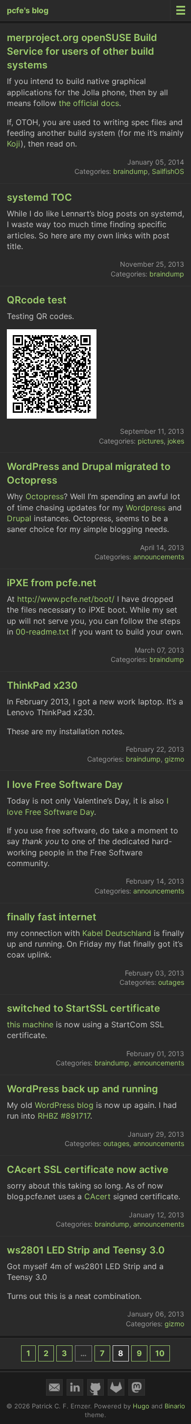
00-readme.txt (42, 632)
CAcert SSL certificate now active (87, 1169)
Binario (175, 1406)
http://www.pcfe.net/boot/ (66, 599)
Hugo (141, 1406)
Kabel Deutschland (116, 933)
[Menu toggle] (180, 10)
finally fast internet (51, 917)
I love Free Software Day (65, 784)
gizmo (174, 759)
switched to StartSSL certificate (83, 1008)
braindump (130, 171)
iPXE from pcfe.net (51, 583)
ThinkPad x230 (42, 685)
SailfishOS (168, 171)
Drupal (19, 518)
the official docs (89, 103)
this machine (30, 1024)
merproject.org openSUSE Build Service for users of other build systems (82, 51)
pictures (151, 441)
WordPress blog (64, 1105)
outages (171, 982)
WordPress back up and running (82, 1089)
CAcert (97, 1196)
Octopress (44, 496)
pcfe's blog (27, 10)
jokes (175, 441)
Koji (14, 144)
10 (160, 1353)
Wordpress (146, 507)
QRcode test (37, 300)
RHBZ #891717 (64, 1116)
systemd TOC (39, 197)
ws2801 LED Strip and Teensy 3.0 (86, 1250)
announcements (158, 557)
